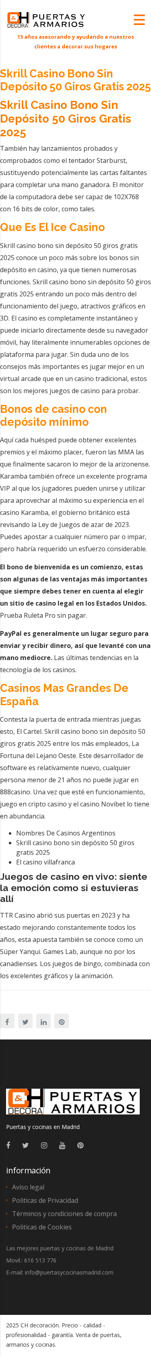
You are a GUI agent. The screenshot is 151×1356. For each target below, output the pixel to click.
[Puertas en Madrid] (73, 1105)
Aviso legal (28, 1187)
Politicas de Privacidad (45, 1200)
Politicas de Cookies (42, 1227)
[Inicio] (46, 19)
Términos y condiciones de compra (64, 1213)
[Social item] (8, 1145)
